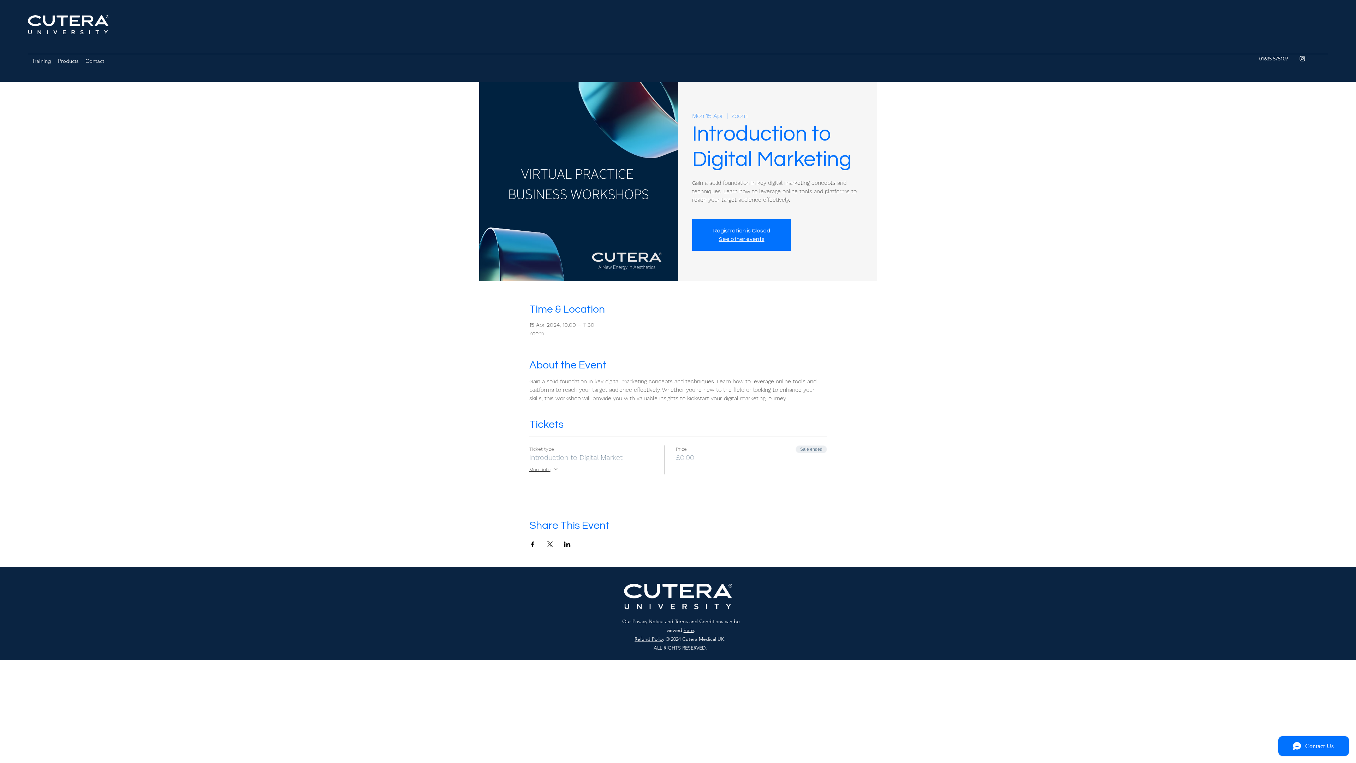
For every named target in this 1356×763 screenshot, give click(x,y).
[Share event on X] (550, 544)
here (689, 630)
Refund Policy (649, 639)
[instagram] (1302, 58)
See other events (742, 239)
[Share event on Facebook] (532, 544)
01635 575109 (1273, 58)
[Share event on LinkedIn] (567, 544)
